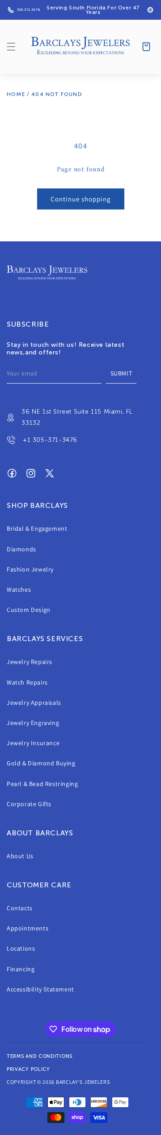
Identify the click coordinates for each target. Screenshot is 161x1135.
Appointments (27, 928)
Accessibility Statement (40, 989)
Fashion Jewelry (30, 569)
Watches (19, 589)
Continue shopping (81, 199)
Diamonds (21, 549)
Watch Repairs (27, 682)
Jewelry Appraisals (34, 702)
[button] (11, 47)
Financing (20, 969)
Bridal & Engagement (37, 528)
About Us (20, 856)
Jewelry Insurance (33, 743)
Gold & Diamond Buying (41, 763)
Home (16, 94)
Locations (21, 948)
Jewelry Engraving (33, 723)
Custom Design (29, 610)
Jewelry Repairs (29, 662)
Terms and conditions (39, 1056)
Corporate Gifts (29, 804)
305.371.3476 (28, 10)
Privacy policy (28, 1069)
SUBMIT (121, 373)
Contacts (20, 908)
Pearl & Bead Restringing (42, 784)
